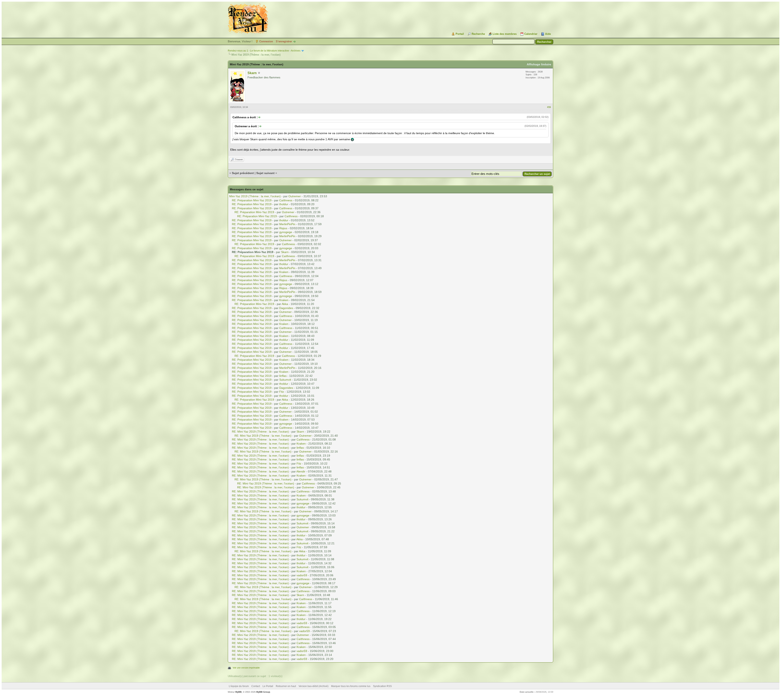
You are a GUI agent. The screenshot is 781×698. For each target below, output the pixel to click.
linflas (283, 375)
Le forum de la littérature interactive (269, 50)
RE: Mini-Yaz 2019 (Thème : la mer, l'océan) (260, 431)
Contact (255, 686)
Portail (460, 33)
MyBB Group (263, 692)
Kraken (283, 272)
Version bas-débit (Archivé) (313, 686)
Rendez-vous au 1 (238, 50)
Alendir (300, 471)
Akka (285, 304)
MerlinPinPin (287, 224)
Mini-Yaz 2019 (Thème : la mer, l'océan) (255, 196)
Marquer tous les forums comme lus (350, 686)
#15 (549, 107)
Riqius (283, 228)
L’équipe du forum (239, 686)
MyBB (238, 692)
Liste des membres (505, 33)
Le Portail (268, 686)
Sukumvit (285, 379)
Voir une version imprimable (246, 667)
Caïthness (285, 200)
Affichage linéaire (539, 64)
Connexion (266, 41)
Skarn (252, 73)
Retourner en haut (286, 686)
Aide (548, 33)
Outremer (294, 196)
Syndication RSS (382, 686)
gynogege (285, 232)
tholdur (283, 204)
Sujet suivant (265, 173)
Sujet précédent (243, 173)
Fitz (281, 391)
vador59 (302, 575)
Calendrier (530, 33)
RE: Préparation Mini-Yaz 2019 (252, 200)
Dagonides (286, 308)
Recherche (478, 33)
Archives (295, 50)
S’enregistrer (284, 41)
